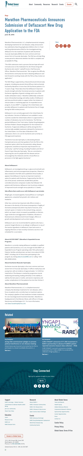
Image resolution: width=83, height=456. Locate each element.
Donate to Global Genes (13, 436)
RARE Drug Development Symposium (40, 420)
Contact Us (57, 418)
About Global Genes (61, 400)
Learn (6, 417)
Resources (46, 4)
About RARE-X (33, 402)
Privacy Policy (59, 427)
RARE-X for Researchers (36, 407)
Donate (69, 4)
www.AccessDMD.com (25, 257)
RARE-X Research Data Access (38, 409)
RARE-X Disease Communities (38, 404)
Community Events (35, 425)
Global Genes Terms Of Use (64, 430)
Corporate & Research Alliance (63, 409)
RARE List (7, 422)
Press (56, 416)
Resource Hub (8, 419)
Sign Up (41, 381)
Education (8, 415)
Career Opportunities (60, 414)
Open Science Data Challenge (38, 411)
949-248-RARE (16, 444)
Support (7, 400)
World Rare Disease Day (36, 422)
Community (38, 4)
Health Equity (58, 404)
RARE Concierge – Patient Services (14, 402)
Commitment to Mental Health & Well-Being (15, 405)
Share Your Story (9, 411)
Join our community (10, 408)
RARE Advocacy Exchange (36, 418)
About (31, 4)
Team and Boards (59, 402)
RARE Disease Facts (10, 424)
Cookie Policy (59, 423)
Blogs (6, 15)
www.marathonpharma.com (17, 303)
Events (61, 4)
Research (55, 4)
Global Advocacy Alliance (61, 407)
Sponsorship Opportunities (62, 411)
